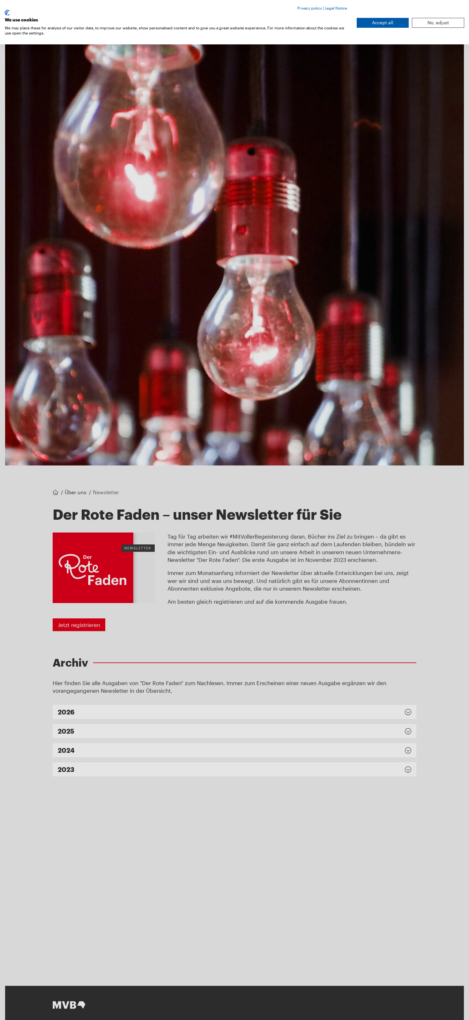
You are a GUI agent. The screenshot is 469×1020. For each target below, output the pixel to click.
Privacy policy (309, 8)
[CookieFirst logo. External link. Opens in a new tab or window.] (7, 13)
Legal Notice (336, 8)
